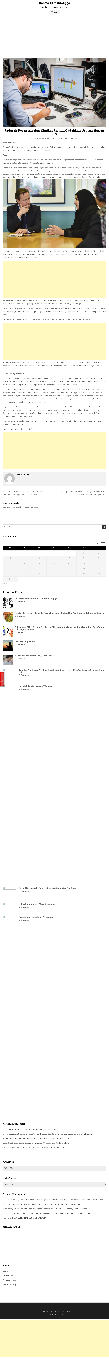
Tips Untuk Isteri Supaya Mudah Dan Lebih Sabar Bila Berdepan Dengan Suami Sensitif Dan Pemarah (48, 1133)
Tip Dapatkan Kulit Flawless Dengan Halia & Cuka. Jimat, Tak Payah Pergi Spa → (83, 493)
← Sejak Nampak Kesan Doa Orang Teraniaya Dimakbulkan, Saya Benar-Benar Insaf (24, 493)
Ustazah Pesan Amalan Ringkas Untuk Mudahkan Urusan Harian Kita (54, 132)
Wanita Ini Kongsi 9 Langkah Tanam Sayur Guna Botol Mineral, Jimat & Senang (46, 1204)
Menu (56, 12)
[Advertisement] (54, 36)
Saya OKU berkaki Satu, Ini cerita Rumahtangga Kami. (48, 888)
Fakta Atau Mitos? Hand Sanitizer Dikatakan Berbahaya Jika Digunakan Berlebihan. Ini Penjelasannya (60, 628)
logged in (18, 507)
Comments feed (9, 1280)
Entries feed (8, 1275)
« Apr (5, 583)
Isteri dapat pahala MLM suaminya (37, 917)
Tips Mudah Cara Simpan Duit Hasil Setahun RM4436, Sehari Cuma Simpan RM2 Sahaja (64, 1199)
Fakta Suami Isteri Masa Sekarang (37, 904)
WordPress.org (9, 1284)
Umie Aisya (8, 1213)
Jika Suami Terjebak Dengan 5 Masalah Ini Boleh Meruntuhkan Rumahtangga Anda (53, 1213)
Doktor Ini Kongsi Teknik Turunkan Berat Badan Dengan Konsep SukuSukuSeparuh (60, 613)
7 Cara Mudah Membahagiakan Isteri (34, 655)
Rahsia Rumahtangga (54, 3)
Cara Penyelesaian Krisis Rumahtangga (36, 598)
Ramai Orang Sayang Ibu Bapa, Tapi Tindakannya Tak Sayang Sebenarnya (36, 1138)
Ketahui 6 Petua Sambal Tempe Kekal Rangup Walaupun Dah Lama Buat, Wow (38, 1147)
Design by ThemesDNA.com (54, 1314)
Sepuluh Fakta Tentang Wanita (35, 686)
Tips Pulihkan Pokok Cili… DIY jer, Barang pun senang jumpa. (29, 1129)
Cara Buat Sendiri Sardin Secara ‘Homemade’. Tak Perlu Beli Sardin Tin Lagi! (36, 1142)
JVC (33, 138)
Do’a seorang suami (25, 641)
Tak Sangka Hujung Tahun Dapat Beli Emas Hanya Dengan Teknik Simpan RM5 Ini (61, 671)
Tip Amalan (75, 139)
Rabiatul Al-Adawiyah (12, 1199)
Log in (5, 1271)
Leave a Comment (60, 138)
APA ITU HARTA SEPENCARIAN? (31, 1217)
